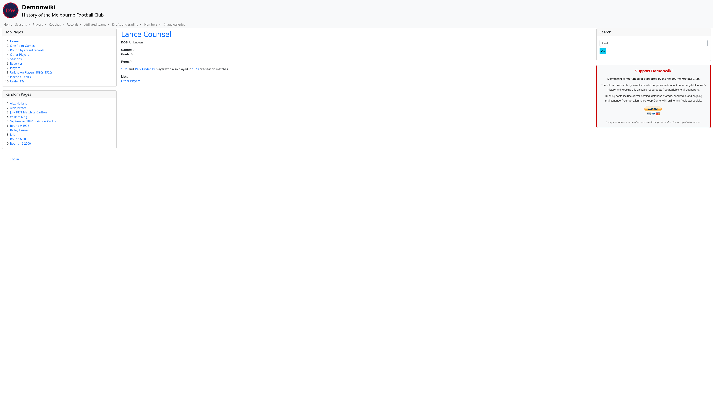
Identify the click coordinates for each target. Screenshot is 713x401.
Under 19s (17, 81)
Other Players (130, 81)
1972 (138, 69)
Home (8, 24)
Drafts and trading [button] (125, 24)
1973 (195, 69)
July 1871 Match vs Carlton (28, 112)
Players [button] (38, 24)
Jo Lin (13, 135)
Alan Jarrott (18, 108)
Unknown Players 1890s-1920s (31, 72)
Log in (15, 159)
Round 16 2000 (20, 143)
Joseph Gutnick (20, 77)
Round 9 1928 (19, 126)
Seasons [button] (21, 24)
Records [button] (73, 24)
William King (18, 117)
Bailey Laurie (19, 130)
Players (15, 68)
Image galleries (174, 24)
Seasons (16, 59)
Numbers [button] (151, 24)
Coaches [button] (55, 24)
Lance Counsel (146, 34)
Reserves (16, 63)
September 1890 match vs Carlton (34, 121)
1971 (124, 69)
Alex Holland (18, 103)
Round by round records (27, 50)
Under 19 (148, 69)
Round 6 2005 (19, 139)
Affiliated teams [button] (95, 24)
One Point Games (22, 46)
